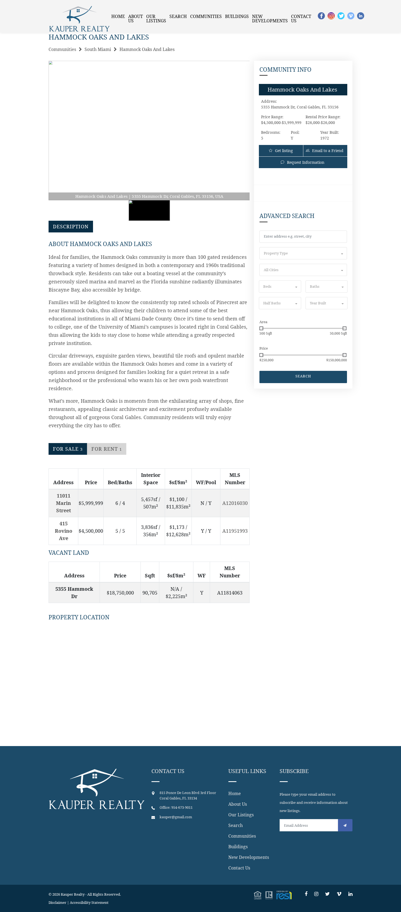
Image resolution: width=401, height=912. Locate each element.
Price (263, 348)
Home (118, 16)
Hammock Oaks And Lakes (147, 49)
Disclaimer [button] (57, 902)
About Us (135, 18)
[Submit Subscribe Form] (345, 825)
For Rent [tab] (106, 449)
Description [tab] (71, 226)
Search (178, 16)
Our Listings (156, 18)
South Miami (98, 49)
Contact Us (301, 18)
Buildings (237, 16)
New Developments (270, 18)
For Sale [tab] (68, 449)
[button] (303, 253)
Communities (206, 16)
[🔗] (306, 894)
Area (263, 321)
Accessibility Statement (89, 902)
